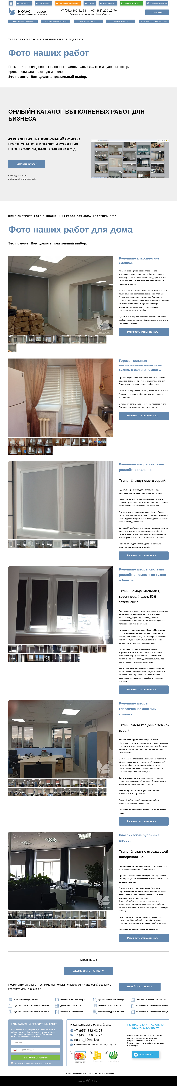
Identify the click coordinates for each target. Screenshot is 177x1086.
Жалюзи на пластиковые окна (151, 1000)
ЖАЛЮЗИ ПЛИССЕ (121, 21)
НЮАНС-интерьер (32, 11)
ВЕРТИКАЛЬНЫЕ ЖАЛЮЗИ (23, 21)
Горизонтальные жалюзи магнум (152, 1012)
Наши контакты (108, 3)
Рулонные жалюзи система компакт (31, 1006)
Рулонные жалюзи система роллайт (31, 1012)
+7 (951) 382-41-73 (73, 10)
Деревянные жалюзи (70, 1006)
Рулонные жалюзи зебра (72, 1000)
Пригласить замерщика (158, 3)
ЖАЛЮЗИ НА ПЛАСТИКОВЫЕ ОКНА (154, 21)
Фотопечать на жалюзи (109, 1006)
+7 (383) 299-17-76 (104, 10)
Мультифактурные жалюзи (111, 1012)
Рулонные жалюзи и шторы (111, 1000)
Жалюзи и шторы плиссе (26, 1000)
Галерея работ (44, 3)
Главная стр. (24, 3)
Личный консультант (132, 3)
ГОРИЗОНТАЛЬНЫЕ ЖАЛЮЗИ (56, 21)
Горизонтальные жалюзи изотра (152, 1006)
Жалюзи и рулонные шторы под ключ (32, 14)
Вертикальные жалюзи (71, 1012)
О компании (157, 12)
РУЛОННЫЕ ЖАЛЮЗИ (88, 21)
